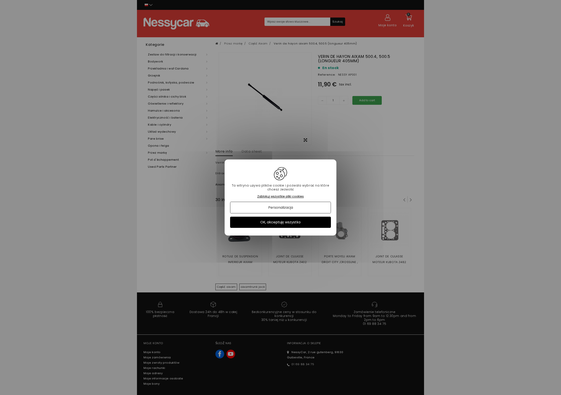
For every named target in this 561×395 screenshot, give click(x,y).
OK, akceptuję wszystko (280, 222)
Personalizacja (280, 207)
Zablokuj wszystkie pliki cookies (280, 196)
